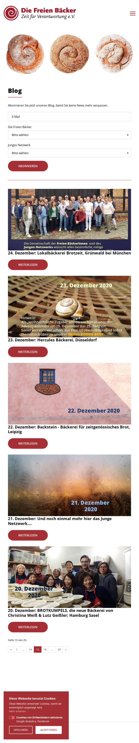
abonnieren (28, 166)
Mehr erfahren (17, 711)
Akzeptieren (48, 729)
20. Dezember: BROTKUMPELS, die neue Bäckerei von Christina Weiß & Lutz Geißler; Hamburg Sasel (60, 613)
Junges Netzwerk (19, 145)
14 (30, 649)
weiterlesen (27, 265)
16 (45, 649)
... (23, 649)
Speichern (21, 729)
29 (59, 649)
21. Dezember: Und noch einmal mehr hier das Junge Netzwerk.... (60, 521)
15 (37, 649)
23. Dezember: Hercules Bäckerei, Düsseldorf (52, 339)
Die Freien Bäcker (20, 127)
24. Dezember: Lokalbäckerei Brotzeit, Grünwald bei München (69, 253)
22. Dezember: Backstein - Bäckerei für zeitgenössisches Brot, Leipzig (69, 429)
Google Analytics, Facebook (39, 719)
